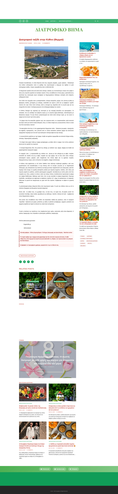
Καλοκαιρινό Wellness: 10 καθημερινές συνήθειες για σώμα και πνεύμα (89, 101)
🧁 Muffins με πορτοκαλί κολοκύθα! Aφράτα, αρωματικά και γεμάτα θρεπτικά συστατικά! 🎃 (60, 285)
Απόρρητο (74, 469)
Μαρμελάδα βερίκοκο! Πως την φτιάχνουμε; (88, 78)
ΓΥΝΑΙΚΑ (47, 352)
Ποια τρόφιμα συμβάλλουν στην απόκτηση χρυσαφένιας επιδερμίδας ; (88, 125)
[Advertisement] (41, 9)
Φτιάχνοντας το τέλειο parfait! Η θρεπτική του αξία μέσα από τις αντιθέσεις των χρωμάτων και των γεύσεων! (32, 285)
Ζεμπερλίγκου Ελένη (25, 43)
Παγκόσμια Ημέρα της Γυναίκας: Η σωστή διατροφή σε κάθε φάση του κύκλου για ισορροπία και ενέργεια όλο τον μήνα (47, 360)
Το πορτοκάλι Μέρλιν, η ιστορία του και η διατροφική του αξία (88, 223)
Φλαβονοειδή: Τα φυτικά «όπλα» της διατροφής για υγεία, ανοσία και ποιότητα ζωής (32, 407)
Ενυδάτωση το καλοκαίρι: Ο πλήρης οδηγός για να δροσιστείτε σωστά (87, 55)
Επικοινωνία (46, 469)
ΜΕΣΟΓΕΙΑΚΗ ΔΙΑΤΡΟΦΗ (27, 255)
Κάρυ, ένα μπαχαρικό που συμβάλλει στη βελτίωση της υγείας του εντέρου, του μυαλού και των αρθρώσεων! (88, 173)
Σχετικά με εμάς (60, 469)
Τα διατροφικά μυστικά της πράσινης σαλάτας (87, 148)
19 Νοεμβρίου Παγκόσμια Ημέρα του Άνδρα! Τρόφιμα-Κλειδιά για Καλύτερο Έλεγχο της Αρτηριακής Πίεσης (31, 446)
